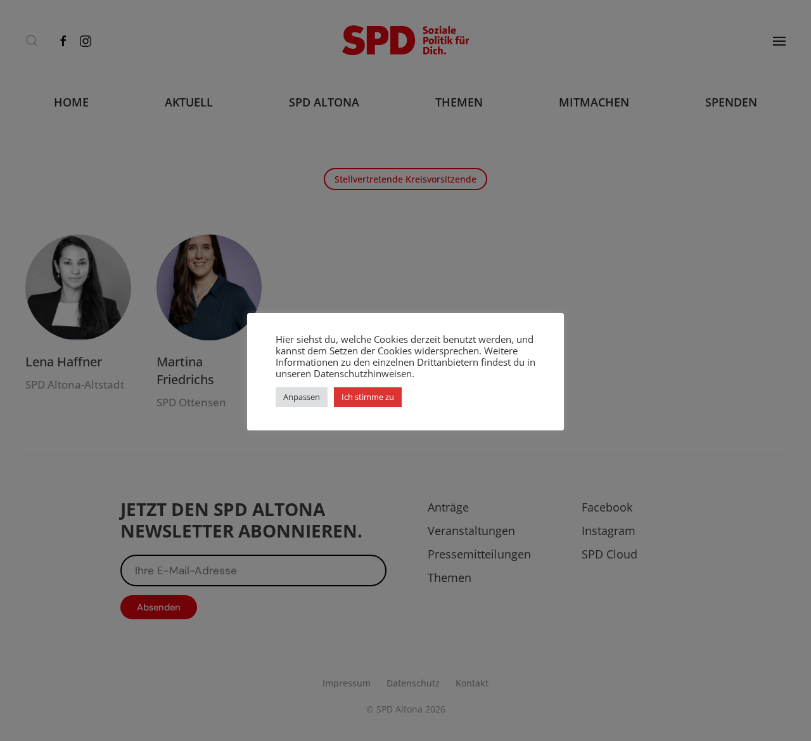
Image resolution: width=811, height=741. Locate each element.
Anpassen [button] (301, 397)
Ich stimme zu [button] (368, 397)
